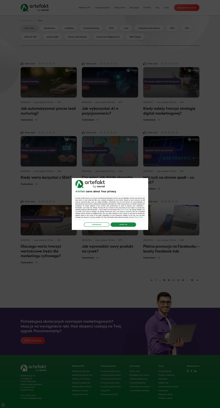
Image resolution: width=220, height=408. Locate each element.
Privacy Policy (124, 209)
